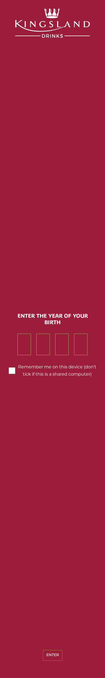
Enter (52, 655)
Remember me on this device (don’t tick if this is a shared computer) (57, 370)
